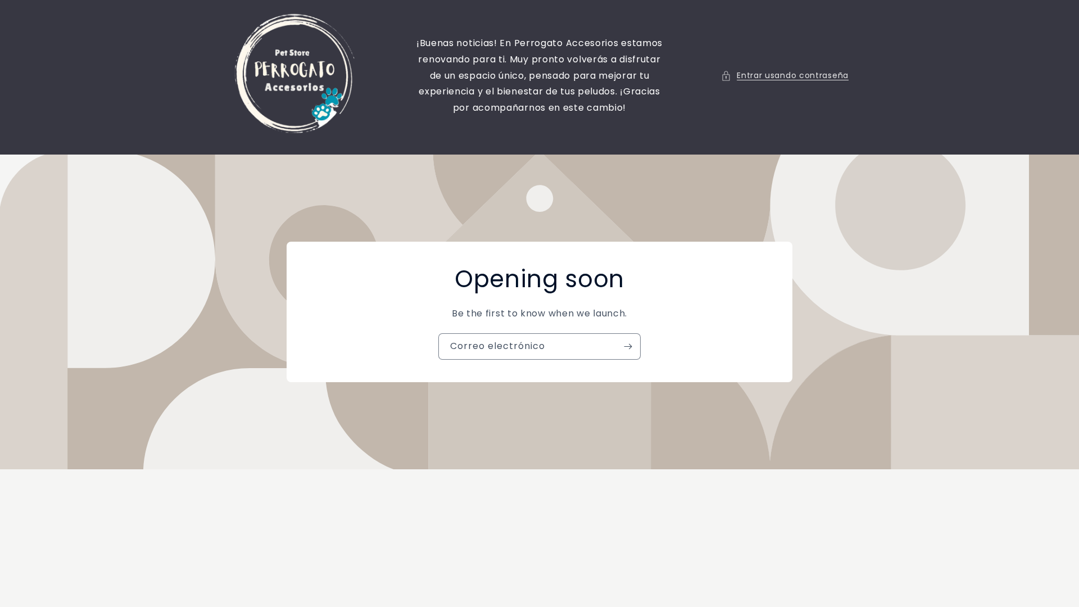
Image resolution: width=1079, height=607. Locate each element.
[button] (785, 76)
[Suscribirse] (627, 346)
